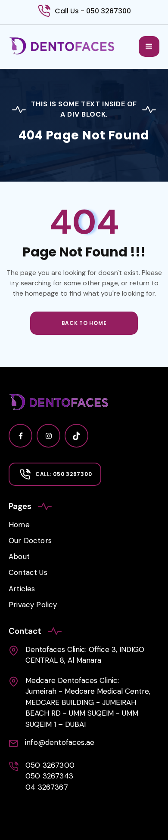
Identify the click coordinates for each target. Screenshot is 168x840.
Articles (22, 588)
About (19, 556)
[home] (62, 46)
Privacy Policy (33, 604)
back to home (84, 323)
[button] (149, 46)
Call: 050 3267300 (63, 474)
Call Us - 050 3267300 (93, 11)
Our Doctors (30, 540)
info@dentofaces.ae (59, 742)
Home (19, 524)
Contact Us (28, 572)
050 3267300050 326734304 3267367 (50, 776)
